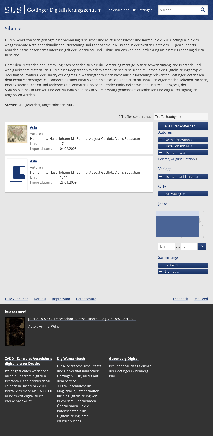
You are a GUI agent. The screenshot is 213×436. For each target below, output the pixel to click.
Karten (168, 265)
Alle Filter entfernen (177, 126)
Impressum (61, 299)
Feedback (180, 299)
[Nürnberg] (171, 193)
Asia (33, 127)
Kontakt (40, 299)
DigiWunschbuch (71, 358)
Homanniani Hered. (178, 176)
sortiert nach (143, 116)
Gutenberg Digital (124, 358)
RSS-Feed (201, 299)
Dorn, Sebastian (175, 139)
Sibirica (168, 271)
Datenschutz (86, 299)
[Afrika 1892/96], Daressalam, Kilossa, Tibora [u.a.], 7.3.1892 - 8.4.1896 (82, 319)
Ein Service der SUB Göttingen (129, 10)
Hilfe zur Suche (16, 299)
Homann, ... (171, 152)
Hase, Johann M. (175, 146)
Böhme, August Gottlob (177, 159)
